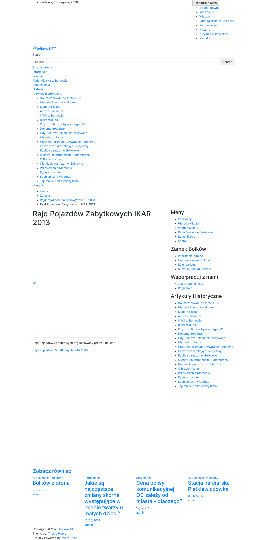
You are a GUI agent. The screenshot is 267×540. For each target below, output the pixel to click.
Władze (204, 16)
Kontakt (204, 38)
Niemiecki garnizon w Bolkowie (61, 163)
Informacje (206, 12)
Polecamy (56, 478)
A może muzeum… (52, 111)
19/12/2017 (143, 508)
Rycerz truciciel (50, 172)
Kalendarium (186, 264)
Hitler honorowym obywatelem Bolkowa (67, 141)
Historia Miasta (188, 223)
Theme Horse (57, 533)
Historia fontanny (52, 137)
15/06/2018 (92, 520)
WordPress (69, 538)
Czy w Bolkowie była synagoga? (62, 124)
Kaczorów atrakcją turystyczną (199, 351)
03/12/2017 (195, 496)
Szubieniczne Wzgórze (55, 176)
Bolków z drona (51, 483)
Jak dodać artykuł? (191, 283)
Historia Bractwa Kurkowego (59, 102)
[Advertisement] (99, 253)
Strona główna (209, 7)
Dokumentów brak (52, 128)
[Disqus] (99, 397)
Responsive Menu (206, 3)
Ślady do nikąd (50, 107)
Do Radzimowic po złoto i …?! (60, 98)
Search (37, 54)
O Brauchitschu (50, 159)
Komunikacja (208, 25)
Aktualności (41, 478)
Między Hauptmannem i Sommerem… (65, 155)
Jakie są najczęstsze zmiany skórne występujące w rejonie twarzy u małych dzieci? (103, 498)
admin (37, 494)
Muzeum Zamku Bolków (194, 269)
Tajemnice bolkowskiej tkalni (59, 181)
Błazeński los (49, 120)
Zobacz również (52, 471)
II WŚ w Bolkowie (52, 115)
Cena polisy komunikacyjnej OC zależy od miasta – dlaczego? (159, 492)
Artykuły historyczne (213, 34)
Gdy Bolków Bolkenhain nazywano (63, 133)
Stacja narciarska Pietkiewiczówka (209, 486)
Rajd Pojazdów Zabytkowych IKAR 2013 (60, 350)
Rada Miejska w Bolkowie (216, 21)
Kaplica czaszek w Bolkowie (59, 150)
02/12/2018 (40, 490)
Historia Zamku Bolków (194, 260)
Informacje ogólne (190, 256)
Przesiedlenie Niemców (56, 168)
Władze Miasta (188, 228)
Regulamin (185, 288)
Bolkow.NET (67, 529)
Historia (204, 29)
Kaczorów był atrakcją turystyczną (64, 146)
